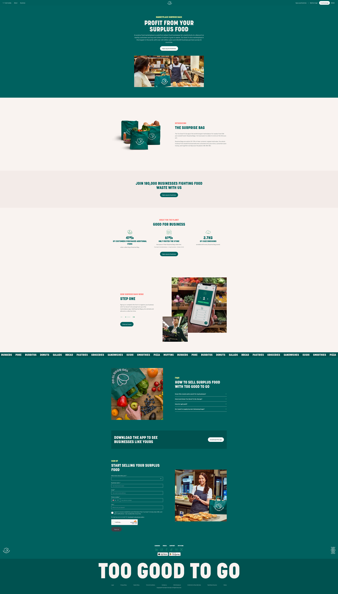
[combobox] (137, 478)
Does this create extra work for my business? (190, 394)
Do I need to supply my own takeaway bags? (190, 409)
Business (22, 3)
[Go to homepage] (170, 3)
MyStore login (314, 3)
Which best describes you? (119, 475)
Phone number (115, 497)
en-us (332, 3)
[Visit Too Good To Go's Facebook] (166, 549)
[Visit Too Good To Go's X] (181, 549)
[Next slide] (133, 317)
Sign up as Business (301, 3)
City (112, 504)
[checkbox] (112, 513)
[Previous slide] (121, 317)
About (15, 3)
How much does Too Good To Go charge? (188, 399)
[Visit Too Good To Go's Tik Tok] (171, 549)
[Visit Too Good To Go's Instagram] (161, 549)
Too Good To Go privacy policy (136, 517)
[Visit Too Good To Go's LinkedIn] (156, 549)
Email (113, 490)
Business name (115, 482)
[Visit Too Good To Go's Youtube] (176, 549)
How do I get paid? (181, 404)
